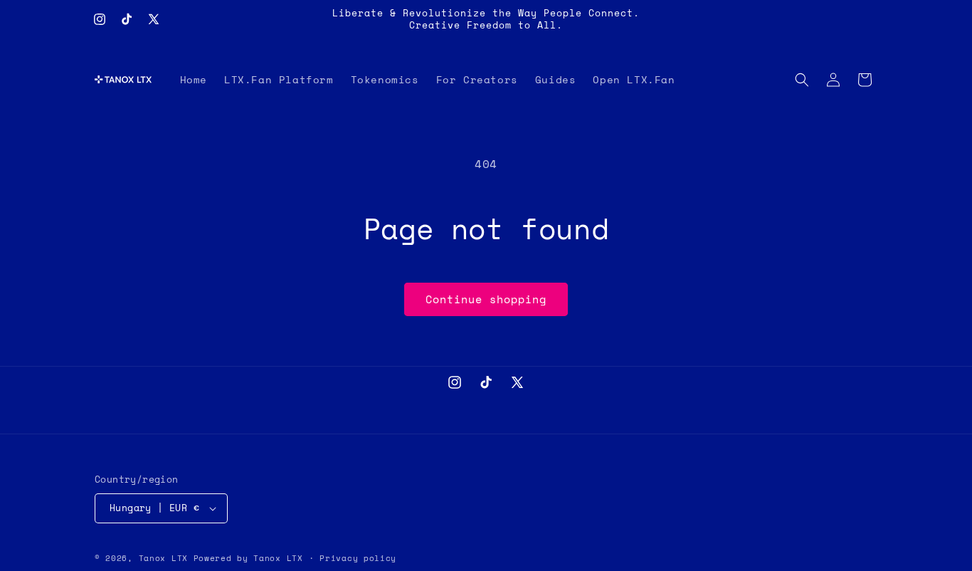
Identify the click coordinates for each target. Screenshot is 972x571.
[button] (802, 79)
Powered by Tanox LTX (248, 558)
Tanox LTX (163, 558)
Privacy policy (357, 558)
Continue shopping (486, 299)
